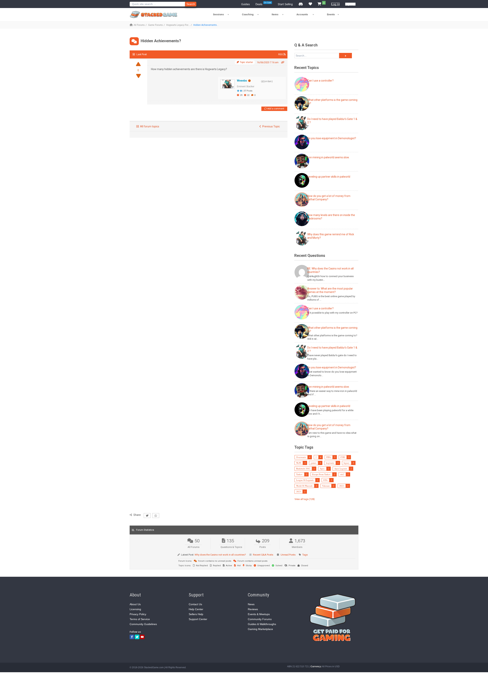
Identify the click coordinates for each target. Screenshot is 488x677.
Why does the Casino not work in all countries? (220, 554)
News (251, 604)
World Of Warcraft (304, 485)
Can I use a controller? (320, 80)
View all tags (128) (305, 499)
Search (190, 4)
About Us (135, 604)
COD (342, 457)
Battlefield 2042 (303, 468)
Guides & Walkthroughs (262, 624)
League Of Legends (305, 480)
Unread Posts (288, 554)
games (313, 462)
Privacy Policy (138, 614)
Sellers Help (196, 614)
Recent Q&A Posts (263, 554)
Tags (305, 554)
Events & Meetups (259, 614)
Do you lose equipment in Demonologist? (331, 138)
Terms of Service (140, 619)
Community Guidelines (143, 624)
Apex (322, 468)
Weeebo (242, 80)
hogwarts (330, 462)
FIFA (328, 457)
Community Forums (260, 619)
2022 (341, 485)
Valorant (326, 485)
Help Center (196, 609)
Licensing (135, 609)
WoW (298, 462)
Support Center (198, 619)
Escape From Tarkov (321, 474)
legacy (346, 462)
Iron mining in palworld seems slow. (328, 157)
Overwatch (301, 457)
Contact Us (195, 604)
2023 (298, 491)
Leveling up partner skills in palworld (328, 176)
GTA (325, 480)
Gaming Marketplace (260, 629)
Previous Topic (270, 126)
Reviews (253, 609)
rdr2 (342, 474)
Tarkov (299, 474)
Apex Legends (340, 468)
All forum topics (149, 126)
